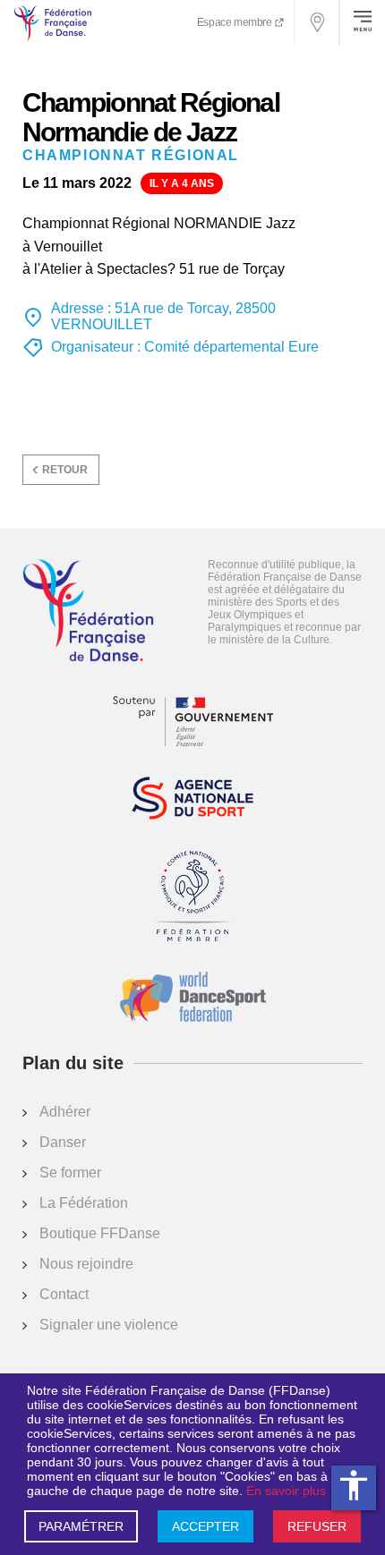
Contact (64, 1294)
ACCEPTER (205, 1526)
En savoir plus (286, 1490)
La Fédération (83, 1203)
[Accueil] (88, 612)
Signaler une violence (108, 1324)
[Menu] (362, 22)
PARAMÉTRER (81, 1526)
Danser (62, 1142)
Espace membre (235, 22)
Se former (70, 1172)
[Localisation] (317, 22)
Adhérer (64, 1111)
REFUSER (316, 1526)
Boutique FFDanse (99, 1233)
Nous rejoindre (86, 1263)
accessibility (354, 1485)
